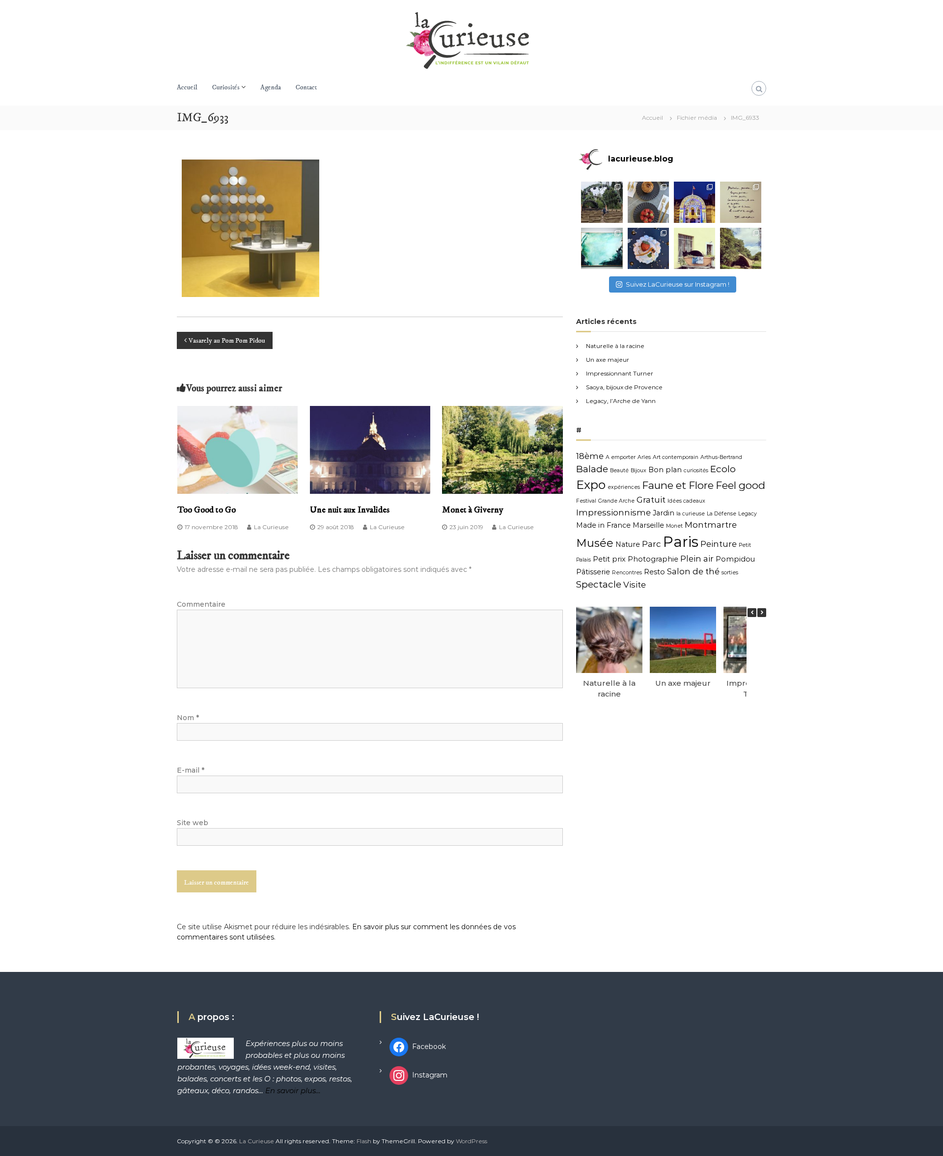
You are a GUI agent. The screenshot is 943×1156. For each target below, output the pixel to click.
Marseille (648, 525)
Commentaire (201, 604)
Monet (674, 526)
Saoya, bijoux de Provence (624, 387)
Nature (627, 544)
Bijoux (638, 470)
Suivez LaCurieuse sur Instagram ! (677, 284)
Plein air (697, 559)
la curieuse (690, 514)
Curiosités (226, 87)
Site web (192, 822)
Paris (680, 541)
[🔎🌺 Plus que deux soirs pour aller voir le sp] (694, 202)
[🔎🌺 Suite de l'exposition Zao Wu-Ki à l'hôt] (740, 202)
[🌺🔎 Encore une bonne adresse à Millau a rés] (648, 248)
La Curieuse (271, 527)
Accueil (187, 87)
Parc (651, 544)
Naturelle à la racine (615, 345)
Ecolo (723, 469)
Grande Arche (616, 501)
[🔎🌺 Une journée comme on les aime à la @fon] (601, 202)
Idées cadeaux (686, 501)
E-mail (190, 770)
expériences (624, 487)
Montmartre (711, 525)
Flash (364, 1141)
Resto (654, 571)
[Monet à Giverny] (502, 449)
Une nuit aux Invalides (349, 510)
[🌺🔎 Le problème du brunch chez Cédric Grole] (648, 202)
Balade (592, 469)
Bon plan (665, 469)
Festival (586, 501)
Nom (188, 717)
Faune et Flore (678, 485)
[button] (761, 612)
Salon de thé (693, 571)
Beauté (619, 470)
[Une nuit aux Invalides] (370, 449)
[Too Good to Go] (237, 449)
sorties (729, 572)
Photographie (653, 559)
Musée (594, 543)
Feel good (740, 485)
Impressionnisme (613, 512)
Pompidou (735, 559)
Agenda (270, 87)
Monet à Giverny (472, 510)
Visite (634, 585)
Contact (306, 87)
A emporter (621, 457)
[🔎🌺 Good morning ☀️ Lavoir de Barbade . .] (740, 248)
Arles (644, 457)
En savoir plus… (293, 1090)
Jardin (663, 513)
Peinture (718, 544)
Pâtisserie (593, 571)
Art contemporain (675, 457)
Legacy (747, 514)
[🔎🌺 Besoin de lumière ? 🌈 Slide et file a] (601, 248)
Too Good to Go (206, 510)
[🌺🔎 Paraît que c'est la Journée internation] (694, 248)
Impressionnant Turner (619, 373)
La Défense (721, 514)
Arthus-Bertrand (721, 457)
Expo (591, 485)
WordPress (471, 1141)
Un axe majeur (607, 359)
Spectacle (598, 584)
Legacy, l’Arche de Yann (621, 400)
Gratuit (651, 500)
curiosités (696, 470)
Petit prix (609, 559)
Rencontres (627, 572)
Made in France (603, 525)
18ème (590, 456)
